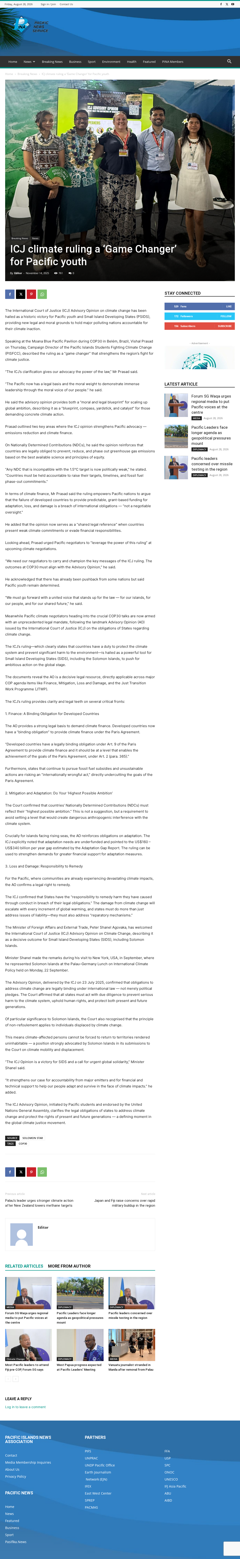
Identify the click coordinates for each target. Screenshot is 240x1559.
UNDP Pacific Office (100, 1465)
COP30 (23, 1143)
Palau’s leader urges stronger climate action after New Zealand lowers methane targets (39, 1203)
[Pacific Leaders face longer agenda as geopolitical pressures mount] (80, 1293)
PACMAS (91, 1507)
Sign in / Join (48, 4)
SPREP (89, 1500)
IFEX (88, 1486)
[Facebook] (221, 4)
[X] (226, 4)
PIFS (88, 1451)
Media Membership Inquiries (28, 1462)
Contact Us (66, 4)
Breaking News (52, 62)
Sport (92, 62)
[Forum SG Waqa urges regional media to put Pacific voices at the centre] (28, 1293)
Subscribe (225, 326)
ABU (168, 1493)
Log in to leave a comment (25, 1407)
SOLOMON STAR (32, 1138)
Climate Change (16, 1359)
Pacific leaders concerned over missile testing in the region (211, 464)
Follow (226, 316)
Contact (11, 1455)
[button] (229, 62)
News (27, 62)
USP (168, 1458)
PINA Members (172, 62)
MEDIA (10, 1307)
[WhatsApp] (42, 294)
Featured (149, 62)
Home (12, 62)
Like (229, 306)
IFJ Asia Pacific (175, 1486)
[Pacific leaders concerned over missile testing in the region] (132, 1293)
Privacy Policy (15, 1476)
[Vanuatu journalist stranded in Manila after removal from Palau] (132, 1345)
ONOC (169, 1472)
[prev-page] (8, 1379)
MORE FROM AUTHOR (69, 1266)
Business (75, 62)
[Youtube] (232, 4)
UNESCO (171, 1479)
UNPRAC (91, 1458)
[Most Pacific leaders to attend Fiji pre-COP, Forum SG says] (28, 1345)
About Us (12, 1469)
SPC (167, 1465)
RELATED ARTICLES (24, 1266)
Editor (18, 273)
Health (131, 62)
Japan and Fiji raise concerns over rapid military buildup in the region (124, 1203)
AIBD (168, 1500)
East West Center (98, 1493)
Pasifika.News (15, 1542)
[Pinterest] (31, 294)
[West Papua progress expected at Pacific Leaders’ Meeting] (80, 1345)
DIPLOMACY (64, 1307)
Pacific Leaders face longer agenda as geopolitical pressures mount (80, 1317)
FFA (167, 1451)
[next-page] (16, 1379)
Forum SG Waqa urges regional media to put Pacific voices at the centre (26, 1317)
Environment (111, 62)
